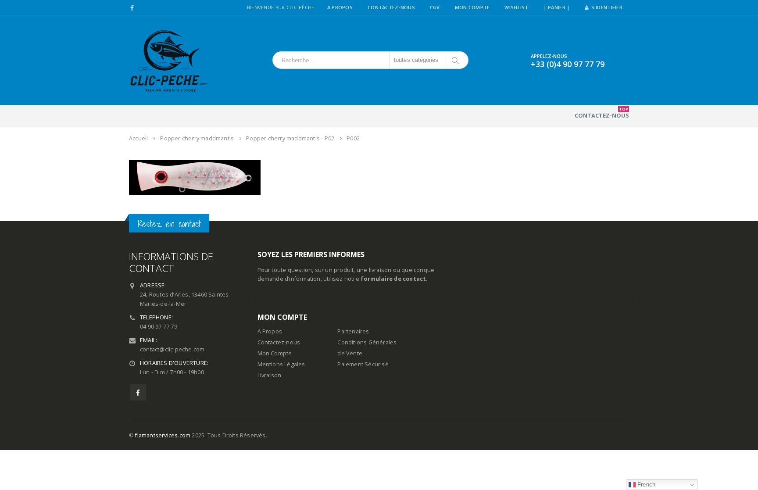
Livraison (269, 375)
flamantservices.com (162, 435)
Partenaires (353, 331)
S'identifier (606, 7)
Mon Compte (472, 7)
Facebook (138, 392)
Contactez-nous (602, 112)
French (645, 484)
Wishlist (516, 7)
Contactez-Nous (391, 7)
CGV (435, 7)
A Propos (340, 7)
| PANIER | (556, 7)
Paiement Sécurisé (362, 364)
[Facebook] (132, 8)
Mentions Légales (281, 364)
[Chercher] (456, 60)
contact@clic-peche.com (172, 349)
